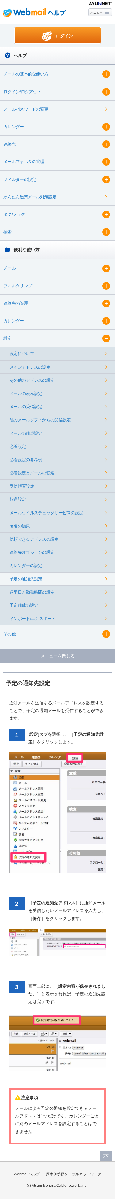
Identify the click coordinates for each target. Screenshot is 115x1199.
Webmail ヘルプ (34, 12)
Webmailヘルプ (27, 1174)
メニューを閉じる (57, 655)
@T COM (100, 3)
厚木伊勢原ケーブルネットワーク (73, 1174)
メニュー (96, 12)
